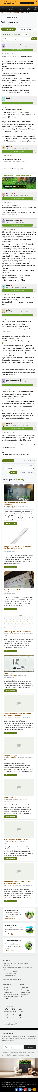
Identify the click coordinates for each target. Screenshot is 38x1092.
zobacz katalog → (27, 3)
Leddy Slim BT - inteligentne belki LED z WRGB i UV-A (17, 547)
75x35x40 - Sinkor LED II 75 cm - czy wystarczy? (18, 882)
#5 (14, 229)
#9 (14, 432)
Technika (8, 12)
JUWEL (8, 674)
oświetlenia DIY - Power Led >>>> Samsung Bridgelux (18, 714)
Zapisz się (30, 1047)
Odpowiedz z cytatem (17, 50)
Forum (2, 12)
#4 (14, 202)
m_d (19, 979)
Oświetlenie (16, 12)
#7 (14, 319)
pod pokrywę (10, 756)
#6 (14, 294)
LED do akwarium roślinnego (15, 503)
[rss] (34, 1091)
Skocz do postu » (10, 523)
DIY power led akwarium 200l (17, 632)
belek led (12, 590)
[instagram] (30, 1091)
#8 (14, 389)
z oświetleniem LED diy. (16, 839)
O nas (6, 988)
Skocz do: (32, 465)
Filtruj (25, 34)
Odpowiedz (9, 29)
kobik (8, 98)
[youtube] (25, 1091)
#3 (14, 155)
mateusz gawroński (13, 45)
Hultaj (8, 146)
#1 (14, 54)
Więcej (27, 1055)
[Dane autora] (35, 50)
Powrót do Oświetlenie (11, 18)
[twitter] (21, 1091)
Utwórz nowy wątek (27, 29)
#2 (14, 107)
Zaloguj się (5, 34)
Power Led (10, 798)
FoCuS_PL (9, 193)
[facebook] (16, 1090)
